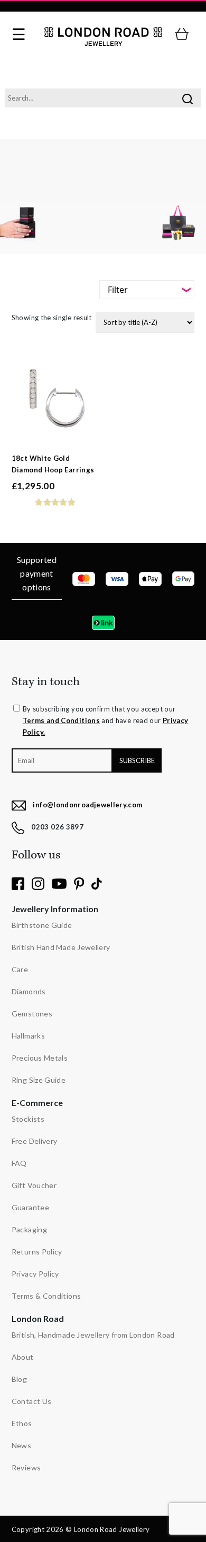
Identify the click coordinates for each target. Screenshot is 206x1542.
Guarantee (30, 1207)
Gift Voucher (34, 1185)
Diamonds (29, 991)
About (23, 1356)
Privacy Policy (35, 1273)
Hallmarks (28, 1035)
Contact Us (32, 1401)
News (21, 1445)
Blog (19, 1379)
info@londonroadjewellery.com (87, 804)
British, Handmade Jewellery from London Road (93, 1334)
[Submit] (187, 98)
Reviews (26, 1467)
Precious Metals (40, 1057)
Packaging (29, 1229)
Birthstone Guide (42, 925)
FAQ (19, 1163)
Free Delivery (35, 1140)
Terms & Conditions (46, 1295)
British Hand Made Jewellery (61, 947)
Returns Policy (37, 1251)
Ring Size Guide (38, 1079)
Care (20, 969)
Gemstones (32, 1013)
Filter (118, 289)
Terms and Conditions (61, 720)
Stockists (28, 1118)
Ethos (22, 1423)
